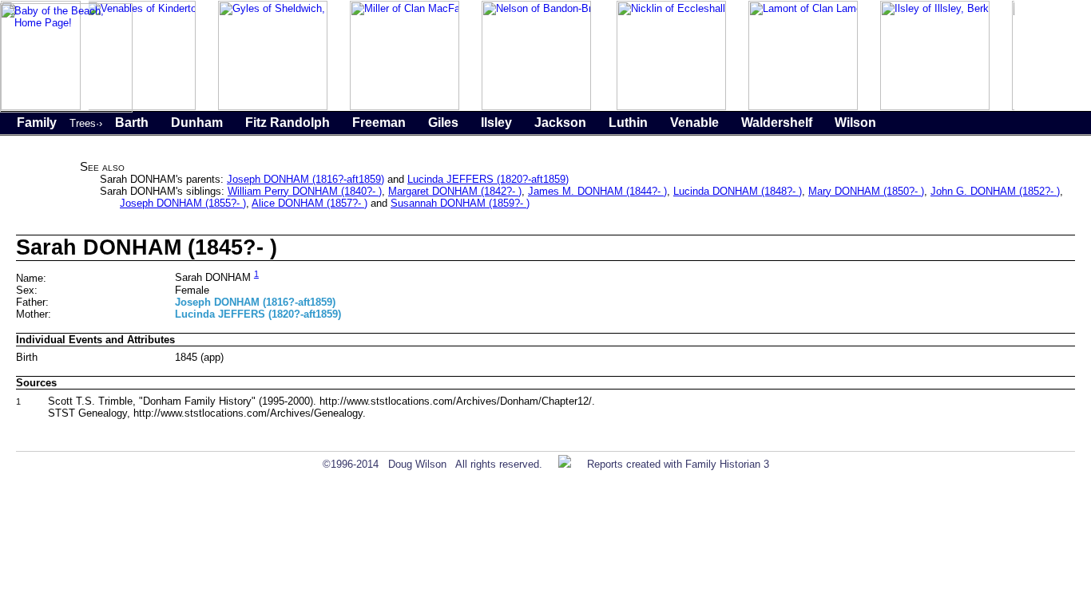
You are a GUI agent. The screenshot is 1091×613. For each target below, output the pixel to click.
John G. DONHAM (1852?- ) (995, 191)
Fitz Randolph (287, 122)
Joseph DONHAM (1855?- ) (183, 203)
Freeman (379, 122)
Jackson (560, 122)
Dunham (197, 122)
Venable (694, 122)
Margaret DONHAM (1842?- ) (455, 191)
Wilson (855, 122)
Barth (132, 122)
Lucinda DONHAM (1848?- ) (737, 191)
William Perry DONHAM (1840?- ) (305, 191)
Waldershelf (776, 122)
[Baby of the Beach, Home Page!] (66, 109)
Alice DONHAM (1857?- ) (309, 203)
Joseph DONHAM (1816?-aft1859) (305, 179)
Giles (443, 122)
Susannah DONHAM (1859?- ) (460, 203)
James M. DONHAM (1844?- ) (597, 191)
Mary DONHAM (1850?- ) (866, 191)
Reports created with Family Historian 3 (678, 464)
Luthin (628, 122)
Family (37, 122)
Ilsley (496, 122)
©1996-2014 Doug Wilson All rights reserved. (432, 464)
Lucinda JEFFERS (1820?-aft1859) (488, 179)
